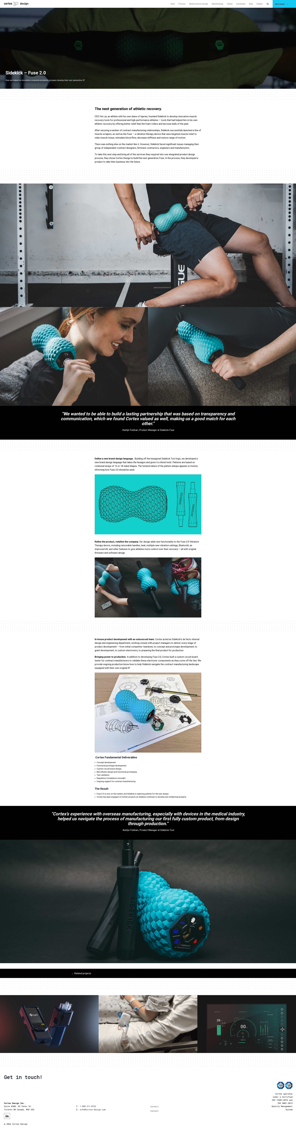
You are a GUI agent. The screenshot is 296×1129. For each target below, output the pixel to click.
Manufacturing (217, 4)
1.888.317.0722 (88, 1106)
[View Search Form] (268, 4)
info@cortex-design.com (92, 1109)
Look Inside (14, 1046)
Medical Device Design (198, 4)
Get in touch (279, 4)
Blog (251, 4)
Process (182, 4)
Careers (154, 1106)
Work (173, 4)
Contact (259, 4)
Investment (240, 4)
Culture (230, 4)
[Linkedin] (7, 1116)
